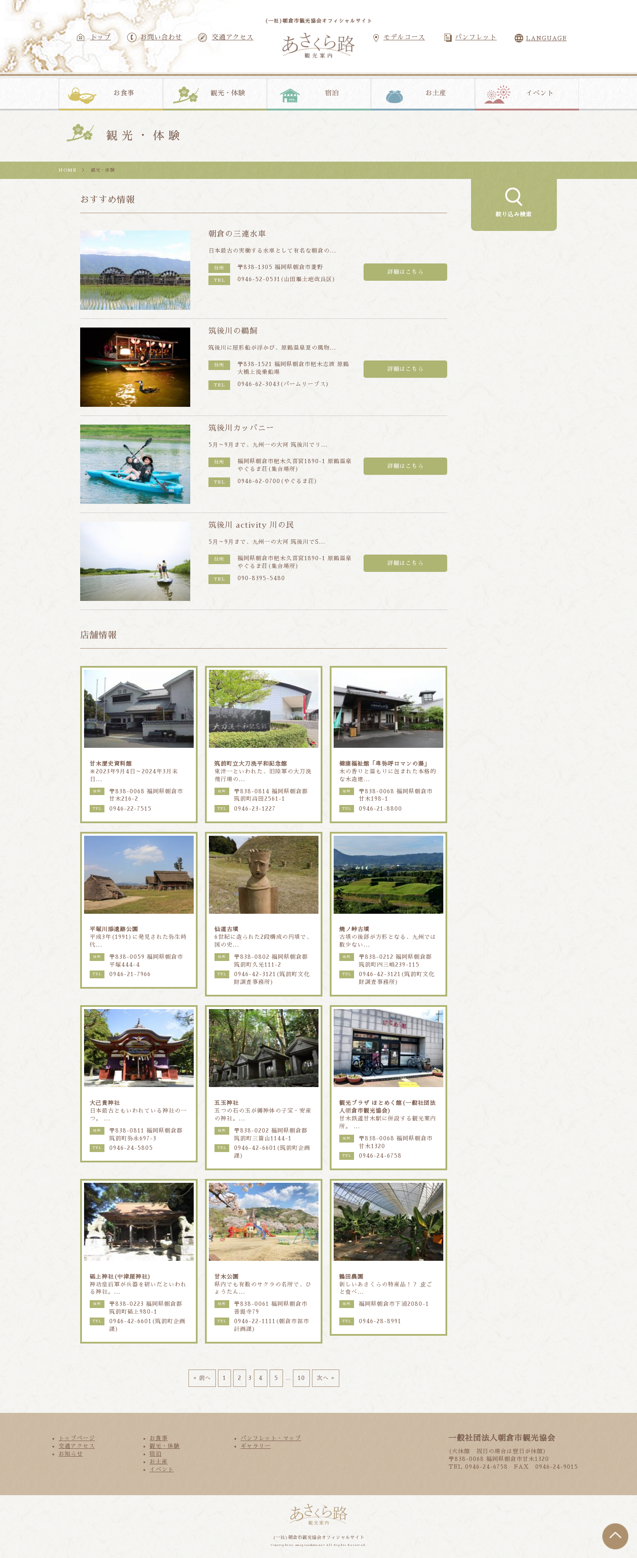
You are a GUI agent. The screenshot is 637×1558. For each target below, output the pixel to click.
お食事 (124, 93)
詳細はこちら (405, 272)
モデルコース (404, 37)
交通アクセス (233, 37)
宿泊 (332, 93)
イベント (540, 93)
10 (301, 1378)
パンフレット (476, 37)
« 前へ (202, 1378)
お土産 (436, 93)
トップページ (76, 1438)
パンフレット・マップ (270, 1438)
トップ (100, 37)
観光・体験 (228, 93)
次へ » (326, 1378)
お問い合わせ (161, 37)
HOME (67, 170)
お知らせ (70, 1454)
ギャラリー (255, 1446)
